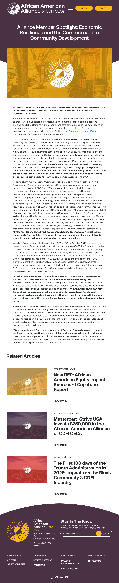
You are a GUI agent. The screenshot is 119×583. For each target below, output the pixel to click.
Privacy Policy (69, 569)
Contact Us (94, 561)
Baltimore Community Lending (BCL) (77, 131)
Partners (39, 565)
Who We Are (14, 555)
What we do (67, 555)
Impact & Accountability (69, 562)
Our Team (11, 560)
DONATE (104, 8)
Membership (40, 555)
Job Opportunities (16, 564)
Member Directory (42, 560)
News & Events (96, 555)
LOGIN (84, 8)
